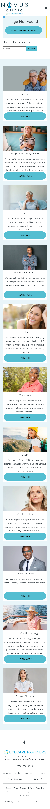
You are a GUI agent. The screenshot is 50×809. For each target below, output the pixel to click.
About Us (7, 773)
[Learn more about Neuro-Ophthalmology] (25, 617)
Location (43, 773)
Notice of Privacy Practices (16, 788)
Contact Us (38, 779)
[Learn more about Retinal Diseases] (25, 681)
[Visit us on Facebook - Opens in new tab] (24, 742)
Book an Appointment (23, 30)
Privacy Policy (35, 788)
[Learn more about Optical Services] (25, 558)
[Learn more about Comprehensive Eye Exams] (25, 138)
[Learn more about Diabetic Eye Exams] (25, 257)
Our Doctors (30, 773)
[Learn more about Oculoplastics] (25, 498)
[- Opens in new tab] (25, 752)
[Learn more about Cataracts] (25, 78)
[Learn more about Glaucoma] (25, 379)
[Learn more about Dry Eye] (25, 316)
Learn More (25, 116)
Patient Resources (14, 779)
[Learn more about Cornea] (25, 197)
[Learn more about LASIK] (25, 439)
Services (18, 773)
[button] (46, 8)
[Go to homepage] (14, 8)
